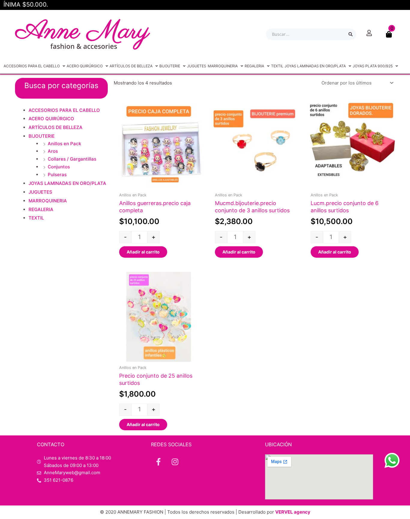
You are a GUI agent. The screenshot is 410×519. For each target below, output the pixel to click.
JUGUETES (196, 66)
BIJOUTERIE (169, 66)
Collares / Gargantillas (72, 159)
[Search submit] (350, 34)
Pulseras (57, 174)
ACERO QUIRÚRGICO (85, 66)
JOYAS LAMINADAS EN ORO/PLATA (315, 66)
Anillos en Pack (64, 143)
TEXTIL (277, 66)
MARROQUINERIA (223, 66)
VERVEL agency (292, 512)
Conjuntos (59, 167)
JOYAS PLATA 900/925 (373, 66)
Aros (53, 151)
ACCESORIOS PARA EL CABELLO (32, 66)
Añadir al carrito (143, 251)
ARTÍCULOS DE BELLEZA (131, 66)
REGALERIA (254, 66)
